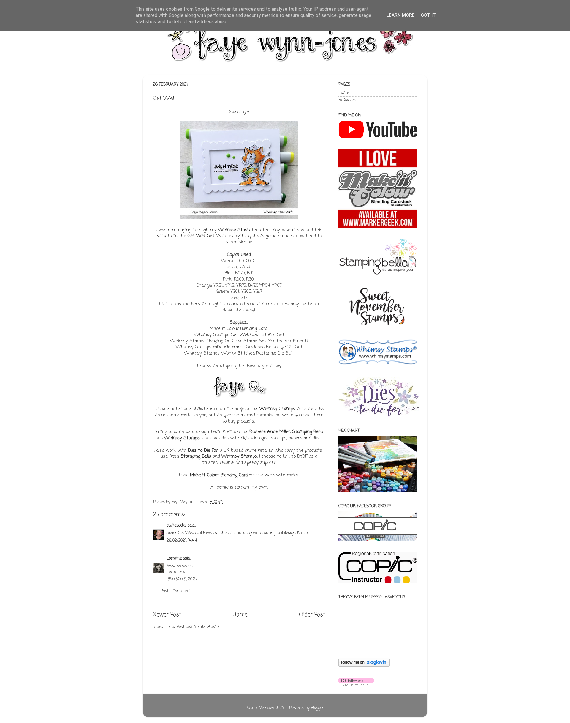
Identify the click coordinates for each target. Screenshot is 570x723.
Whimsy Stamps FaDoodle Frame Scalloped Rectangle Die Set (239, 347)
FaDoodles (347, 100)
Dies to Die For (203, 450)
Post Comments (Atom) (198, 627)
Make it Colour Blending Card (238, 328)
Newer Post (167, 615)
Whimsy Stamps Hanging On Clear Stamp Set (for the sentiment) (239, 341)
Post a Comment (176, 591)
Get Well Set (201, 236)
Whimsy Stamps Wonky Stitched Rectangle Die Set (239, 353)
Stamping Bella (307, 432)
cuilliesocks (176, 525)
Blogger (317, 708)
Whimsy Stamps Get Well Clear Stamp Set (239, 335)
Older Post (312, 615)
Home (240, 615)
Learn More (400, 15)
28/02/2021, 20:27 (182, 579)
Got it (428, 15)
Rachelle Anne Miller (269, 432)
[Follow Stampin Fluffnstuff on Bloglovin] (364, 665)
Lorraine (174, 558)
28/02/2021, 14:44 (182, 541)
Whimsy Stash (234, 230)
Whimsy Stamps (277, 409)
